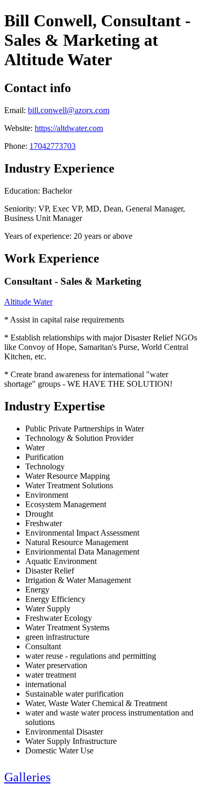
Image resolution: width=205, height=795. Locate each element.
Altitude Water (28, 301)
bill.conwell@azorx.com (68, 110)
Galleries (27, 777)
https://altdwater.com (69, 128)
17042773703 (52, 146)
